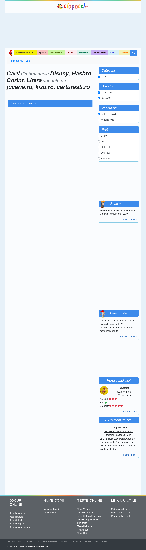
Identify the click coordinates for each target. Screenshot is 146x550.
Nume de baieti (51, 509)
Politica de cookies (90, 541)
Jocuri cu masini (18, 513)
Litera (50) (106, 98)
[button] (133, 53)
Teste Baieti (83, 533)
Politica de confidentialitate (70, 541)
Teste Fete (82, 530)
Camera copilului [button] (24, 52)
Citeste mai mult (127, 336)
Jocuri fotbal (16, 520)
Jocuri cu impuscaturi (20, 527)
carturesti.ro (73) (109, 114)
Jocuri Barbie (16, 517)
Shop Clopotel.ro (10, 52)
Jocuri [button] (70, 52)
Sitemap (103, 541)
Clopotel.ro (73, 7)
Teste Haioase (84, 526)
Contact (37, 541)
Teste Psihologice (86, 512)
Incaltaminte (56, 52)
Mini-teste (82, 523)
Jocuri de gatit (17, 523)
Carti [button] (112, 52)
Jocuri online (16, 502)
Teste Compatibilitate (88, 519)
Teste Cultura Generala (89, 516)
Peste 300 (106, 158)
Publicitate (28, 541)
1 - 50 (104, 136)
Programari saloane (121, 512)
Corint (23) (106, 92)
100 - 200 (105, 147)
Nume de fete (50, 512)
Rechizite (83, 52)
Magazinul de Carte (121, 516)
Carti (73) (105, 76)
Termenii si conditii (49, 541)
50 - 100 (105, 141)
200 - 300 (105, 153)
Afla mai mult (128, 219)
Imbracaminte (99, 52)
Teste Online (89, 500)
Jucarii (124, 52)
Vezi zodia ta (128, 411)
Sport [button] (41, 52)
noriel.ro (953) (108, 120)
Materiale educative (121, 509)
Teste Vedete (83, 509)
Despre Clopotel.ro (14, 541)
